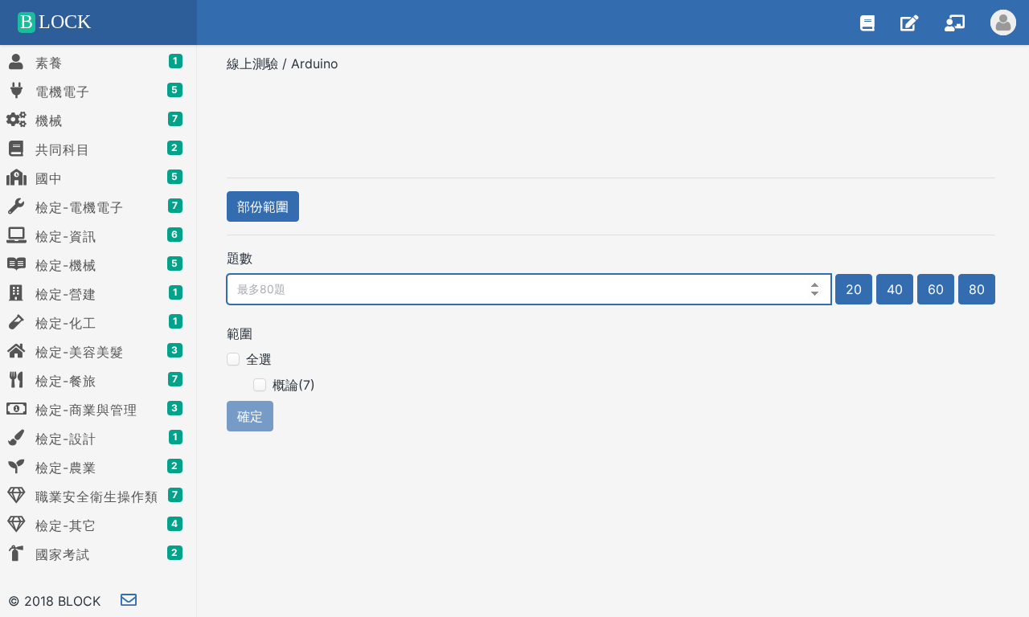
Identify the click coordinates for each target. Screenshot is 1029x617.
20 (854, 289)
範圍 (239, 333)
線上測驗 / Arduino (284, 63)
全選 (259, 359)
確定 (250, 416)
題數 (239, 258)
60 (936, 289)
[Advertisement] (611, 120)
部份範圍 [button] (263, 206)
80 (977, 289)
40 (895, 289)
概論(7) (294, 385)
